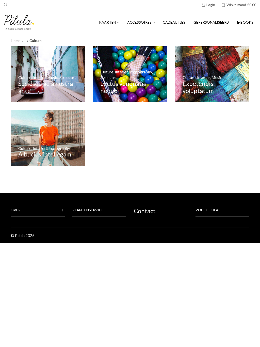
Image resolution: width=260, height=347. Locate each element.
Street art (67, 77)
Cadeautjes (174, 22)
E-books (245, 22)
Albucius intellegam (44, 154)
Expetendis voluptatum (198, 87)
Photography (140, 71)
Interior (39, 77)
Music (52, 77)
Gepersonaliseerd (211, 22)
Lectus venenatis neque (123, 87)
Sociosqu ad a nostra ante (45, 87)
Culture (24, 77)
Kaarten (107, 22)
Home (15, 40)
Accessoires (139, 22)
